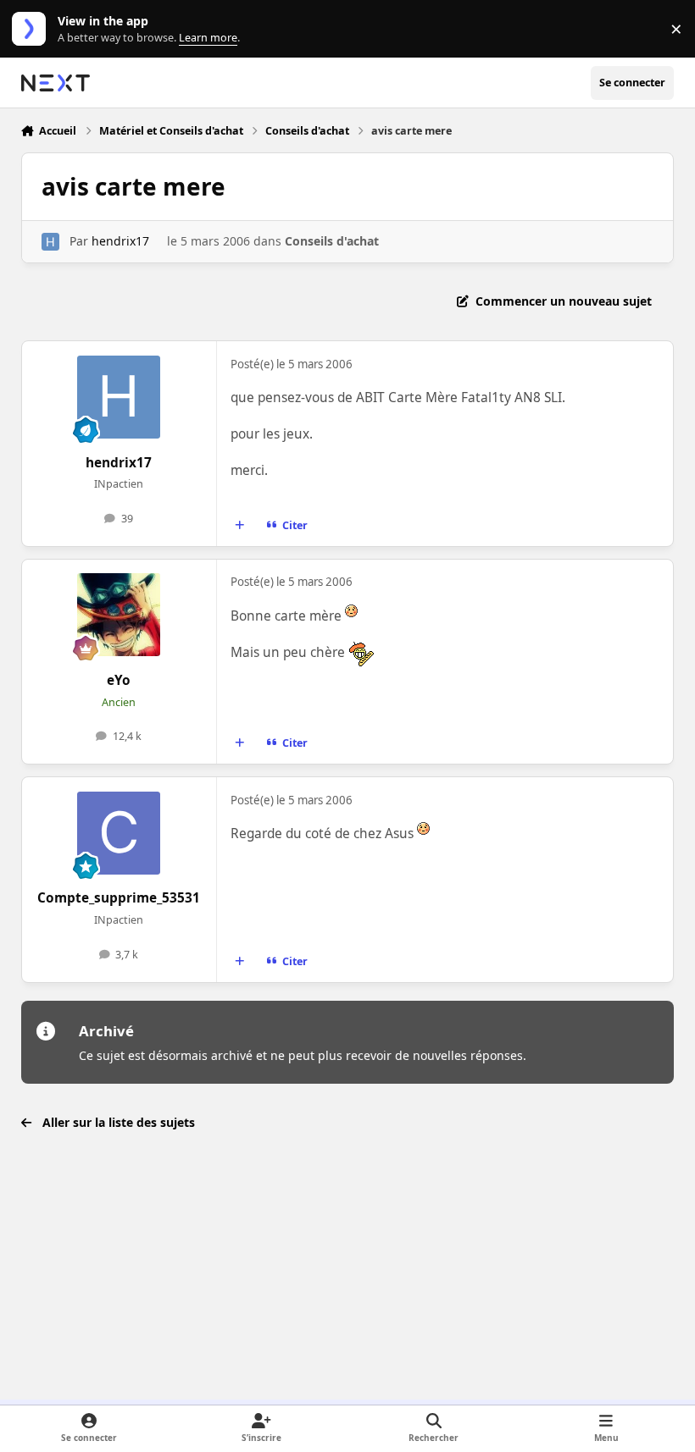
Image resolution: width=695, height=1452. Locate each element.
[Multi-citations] (239, 524)
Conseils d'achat (332, 241)
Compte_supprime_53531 (118, 898)
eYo (119, 680)
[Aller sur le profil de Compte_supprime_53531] (118, 833)
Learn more (32, 29)
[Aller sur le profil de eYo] (118, 614)
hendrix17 (120, 241)
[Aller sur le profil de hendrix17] (50, 242)
